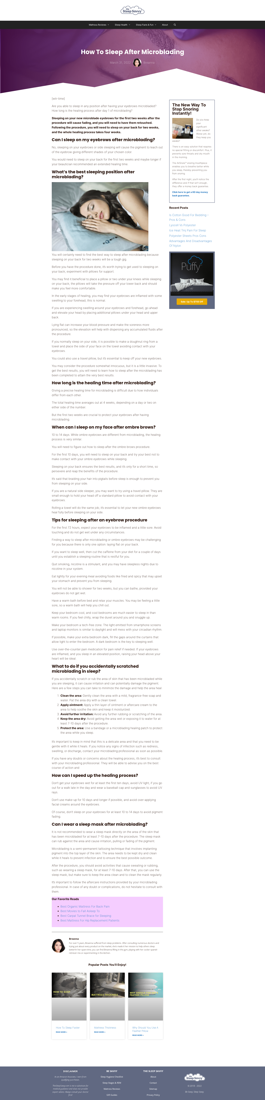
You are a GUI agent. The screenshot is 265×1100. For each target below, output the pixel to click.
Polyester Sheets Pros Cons (187, 235)
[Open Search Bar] (175, 25)
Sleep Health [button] (121, 24)
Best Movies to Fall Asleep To (80, 911)
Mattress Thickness (105, 1027)
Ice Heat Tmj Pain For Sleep (187, 230)
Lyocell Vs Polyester (182, 225)
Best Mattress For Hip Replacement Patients (89, 920)
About (165, 24)
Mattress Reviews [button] (97, 24)
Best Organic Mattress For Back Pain (85, 906)
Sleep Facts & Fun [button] (144, 24)
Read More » (61, 1032)
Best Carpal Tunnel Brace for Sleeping (85, 915)
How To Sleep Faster (68, 1027)
